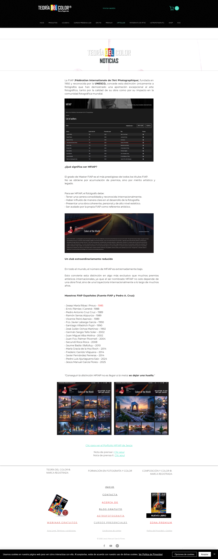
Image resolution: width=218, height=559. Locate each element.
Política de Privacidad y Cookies (159, 530)
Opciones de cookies (184, 554)
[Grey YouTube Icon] (110, 545)
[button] (175, 8)
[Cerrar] (214, 554)
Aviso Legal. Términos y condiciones (61, 530)
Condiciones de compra (111, 530)
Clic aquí (119, 452)
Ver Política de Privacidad (151, 554)
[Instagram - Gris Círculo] (117, 545)
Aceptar (204, 554)
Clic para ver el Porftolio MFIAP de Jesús (109, 445)
